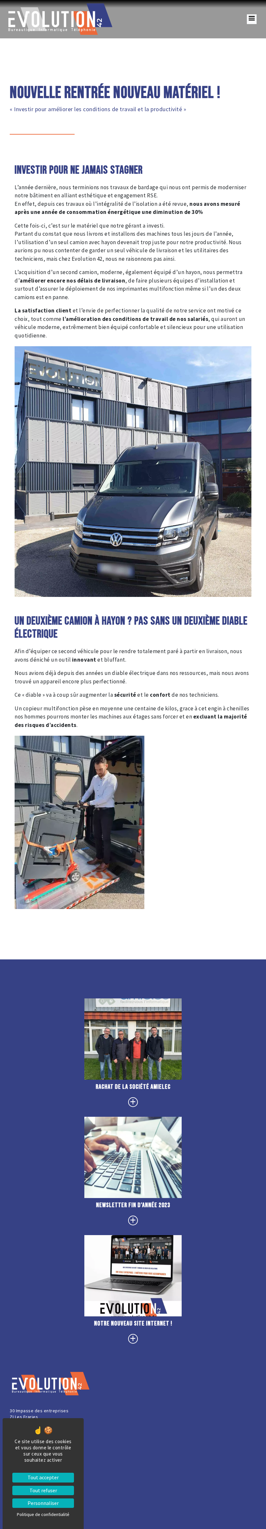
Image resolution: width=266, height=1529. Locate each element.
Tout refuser (43, 1490)
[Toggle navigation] (252, 19)
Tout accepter (43, 1477)
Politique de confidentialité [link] (43, 1514)
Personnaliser (43, 1503)
